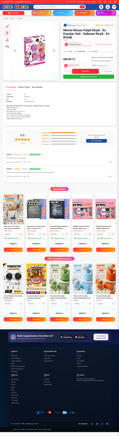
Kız (25, 94)
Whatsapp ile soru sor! (90, 76)
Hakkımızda (14, 355)
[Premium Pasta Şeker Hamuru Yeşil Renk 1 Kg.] (105, 278)
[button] (114, 7)
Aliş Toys (13, 382)
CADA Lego (14, 397)
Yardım (88, 1)
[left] (2, 223)
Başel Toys (14, 392)
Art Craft (13, 384)
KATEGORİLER (81, 351)
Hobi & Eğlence (81, 361)
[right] (116, 223)
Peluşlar (79, 363)
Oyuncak (79, 355)
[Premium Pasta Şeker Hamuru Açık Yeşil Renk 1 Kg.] (36, 278)
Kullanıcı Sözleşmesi (16, 361)
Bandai (13, 387)
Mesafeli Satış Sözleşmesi (18, 366)
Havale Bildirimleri (48, 361)
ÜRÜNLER (46, 375)
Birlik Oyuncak (15, 395)
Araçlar (78, 358)
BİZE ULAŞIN (80, 375)
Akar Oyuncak (14, 379)
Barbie (12, 389)
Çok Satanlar (47, 382)
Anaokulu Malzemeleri (82, 366)
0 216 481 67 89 (16, 423)
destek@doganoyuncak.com (31, 423)
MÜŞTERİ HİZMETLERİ (50, 351)
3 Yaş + (26, 99)
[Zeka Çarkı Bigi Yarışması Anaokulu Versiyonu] (13, 278)
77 (25, 162)
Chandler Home (15, 403)
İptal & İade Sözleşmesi (17, 369)
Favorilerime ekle (108, 71)
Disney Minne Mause (29, 101)
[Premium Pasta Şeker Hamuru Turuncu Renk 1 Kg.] (82, 278)
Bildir (110, 162)
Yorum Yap (97, 141)
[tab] (11, 87)
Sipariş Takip (80, 1)
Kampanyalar (14, 371)
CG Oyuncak (14, 400)
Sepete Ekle (85, 71)
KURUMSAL (14, 351)
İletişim (94, 1)
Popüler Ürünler (48, 384)
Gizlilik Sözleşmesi (16, 358)
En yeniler (46, 379)
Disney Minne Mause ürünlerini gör (103, 44)
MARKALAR (14, 375)
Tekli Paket (27, 96)
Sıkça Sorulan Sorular (49, 355)
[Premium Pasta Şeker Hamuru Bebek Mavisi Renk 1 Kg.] (59, 278)
